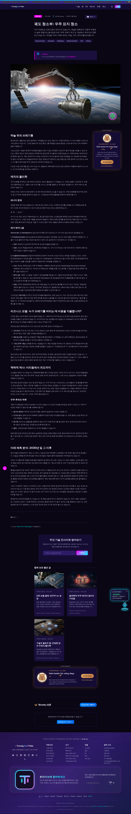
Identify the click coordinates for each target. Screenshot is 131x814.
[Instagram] (28, 755)
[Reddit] (21, 755)
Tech (81, 41)
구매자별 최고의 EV (71, 761)
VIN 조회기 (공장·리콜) (72, 756)
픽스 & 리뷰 (49, 761)
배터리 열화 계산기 (71, 753)
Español (52, 796)
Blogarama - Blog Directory (67, 809)
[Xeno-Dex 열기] (124, 609)
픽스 (104, 6)
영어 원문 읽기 (72, 56)
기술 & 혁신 (38, 16)
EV (87, 6)
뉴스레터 (87, 748)
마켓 (98, 6)
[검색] (112, 6)
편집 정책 (106, 753)
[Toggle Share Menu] (5, 468)
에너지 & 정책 (50, 756)
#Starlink (48, 613)
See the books (107, 162)
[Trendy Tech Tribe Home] (25, 746)
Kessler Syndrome (72, 41)
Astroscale (51, 41)
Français (72, 796)
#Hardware (56, 658)
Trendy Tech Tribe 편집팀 (23, 526)
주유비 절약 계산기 (71, 758)
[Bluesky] (13, 755)
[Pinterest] (24, 755)
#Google (50, 658)
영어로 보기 (85, 739)
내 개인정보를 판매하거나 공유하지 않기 (112, 762)
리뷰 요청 (87, 758)
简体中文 (66, 796)
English (47, 796)
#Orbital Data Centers (80, 610)
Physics (88, 41)
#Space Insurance (56, 613)
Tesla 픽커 (69, 750)
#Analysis (71, 610)
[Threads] (17, 755)
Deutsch (79, 796)
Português (59, 796)
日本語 (85, 796)
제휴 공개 (106, 756)
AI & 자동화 (49, 750)
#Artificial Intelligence (74, 613)
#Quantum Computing (42, 658)
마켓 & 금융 (49, 758)
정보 (86, 750)
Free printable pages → (107, 166)
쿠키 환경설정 (108, 758)
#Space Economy (40, 613)
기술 (78, 6)
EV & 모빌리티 (50, 753)
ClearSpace (60, 41)
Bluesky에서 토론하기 (88, 705)
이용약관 (106, 750)
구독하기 (82, 553)
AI (83, 6)
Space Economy (40, 41)
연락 (86, 756)
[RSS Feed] (24, 759)
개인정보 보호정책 (109, 748)
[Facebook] (32, 755)
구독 (117, 6)
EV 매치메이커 (70, 748)
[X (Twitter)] (36, 755)
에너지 (92, 6)
